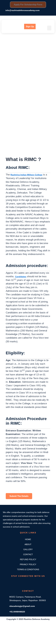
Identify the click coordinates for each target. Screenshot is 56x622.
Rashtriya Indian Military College (26, 175)
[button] (49, 28)
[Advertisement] (28, 64)
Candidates (20, 276)
